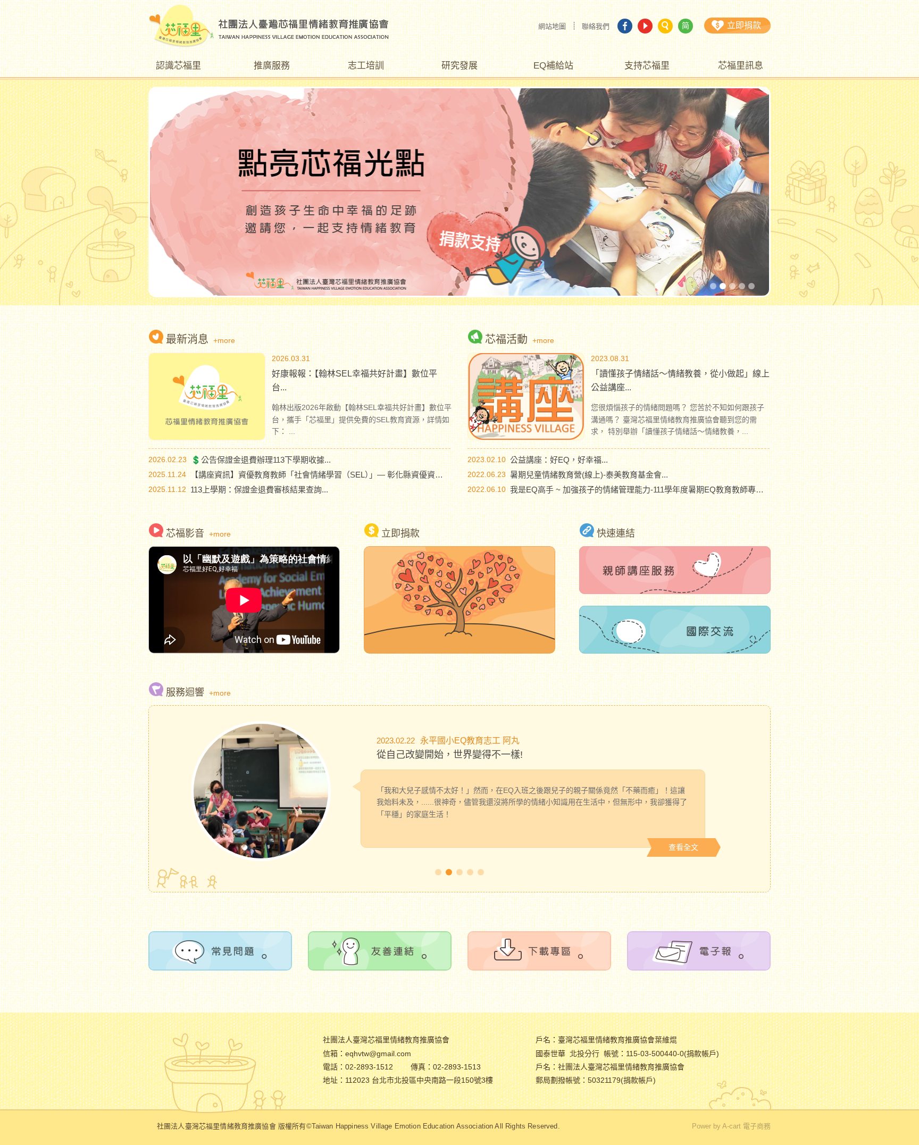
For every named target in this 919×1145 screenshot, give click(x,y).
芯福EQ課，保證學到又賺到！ (440, 754)
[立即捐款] (459, 600)
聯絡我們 (595, 26)
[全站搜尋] (665, 26)
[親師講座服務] (675, 570)
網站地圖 (552, 26)
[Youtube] (645, 26)
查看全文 (683, 847)
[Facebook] (624, 26)
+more (224, 340)
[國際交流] (675, 630)
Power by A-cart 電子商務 (731, 1126)
